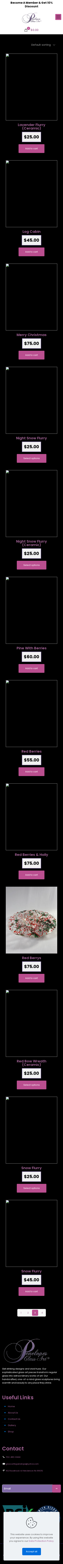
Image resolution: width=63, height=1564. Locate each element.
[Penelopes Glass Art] (31, 18)
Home (11, 1406)
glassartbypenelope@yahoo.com (22, 1463)
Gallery (12, 1425)
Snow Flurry (31, 1167)
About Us (13, 1412)
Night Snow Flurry (31, 438)
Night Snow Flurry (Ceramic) (31, 543)
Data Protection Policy (41, 1541)
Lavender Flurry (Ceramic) (31, 126)
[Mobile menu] (58, 17)
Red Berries (32, 751)
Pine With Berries (32, 648)
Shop (11, 1431)
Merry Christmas (32, 334)
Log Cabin (32, 231)
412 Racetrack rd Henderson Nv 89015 (24, 1470)
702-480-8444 (13, 1457)
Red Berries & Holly (31, 854)
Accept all (31, 1551)
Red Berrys (31, 957)
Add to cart (31, 148)
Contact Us (14, 1419)
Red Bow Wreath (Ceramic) (31, 1063)
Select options (31, 458)
